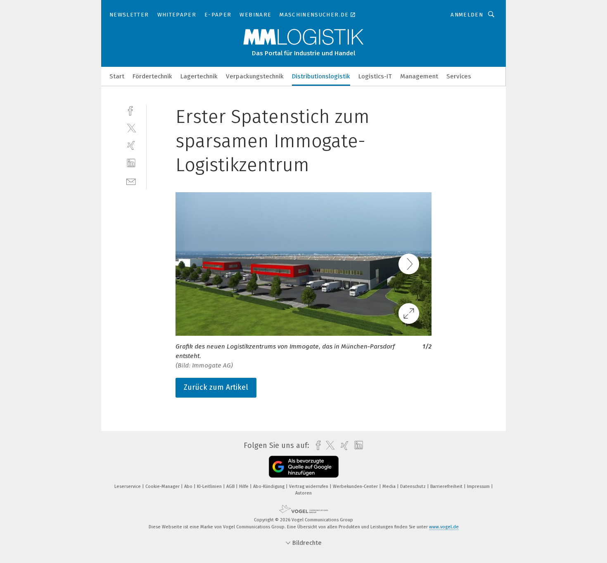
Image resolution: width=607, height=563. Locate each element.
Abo (189, 486)
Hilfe (244, 486)
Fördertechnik (152, 76)
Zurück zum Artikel (216, 387)
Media (389, 486)
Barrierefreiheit (447, 486)
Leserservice (128, 486)
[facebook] (131, 110)
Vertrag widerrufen (309, 486)
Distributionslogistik (321, 76)
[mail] (131, 181)
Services (458, 76)
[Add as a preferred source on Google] (304, 467)
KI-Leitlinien (210, 486)
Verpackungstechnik (255, 76)
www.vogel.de (444, 527)
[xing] (131, 145)
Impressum (479, 486)
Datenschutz (413, 486)
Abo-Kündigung (269, 486)
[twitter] (131, 127)
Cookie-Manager (163, 486)
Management (419, 76)
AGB (231, 486)
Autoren (303, 493)
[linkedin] (131, 163)
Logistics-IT (375, 76)
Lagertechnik (199, 76)
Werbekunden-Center (356, 486)
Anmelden (467, 14)
